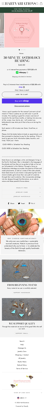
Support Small (22, 333)
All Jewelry (22, 358)
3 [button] (23, 50)
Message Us (22, 348)
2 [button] (21, 50)
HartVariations (20, 3)
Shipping (15, 77)
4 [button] (25, 50)
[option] (22, 10)
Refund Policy (22, 365)
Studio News (22, 362)
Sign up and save (22, 393)
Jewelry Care (22, 192)
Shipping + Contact (22, 355)
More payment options (22, 106)
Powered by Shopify (22, 406)
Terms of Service (22, 368)
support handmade (22, 292)
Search (22, 341)
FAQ (21, 344)
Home (21, 53)
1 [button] (19, 49)
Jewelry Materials (22, 196)
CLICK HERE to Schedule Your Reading (16, 144)
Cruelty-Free (22, 188)
